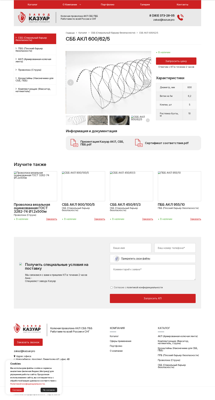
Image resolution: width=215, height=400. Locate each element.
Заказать (51, 219)
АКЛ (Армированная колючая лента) (33, 60)
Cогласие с (138, 287)
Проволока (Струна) (29, 69)
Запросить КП (153, 298)
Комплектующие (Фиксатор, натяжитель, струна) (173, 342)
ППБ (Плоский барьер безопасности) (178, 355)
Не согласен (49, 390)
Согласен (17, 390)
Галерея (145, 4)
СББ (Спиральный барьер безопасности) (31, 39)
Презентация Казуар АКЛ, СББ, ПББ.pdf (102, 143)
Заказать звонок (28, 342)
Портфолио (107, 4)
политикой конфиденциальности (145, 287)
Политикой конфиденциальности (27, 384)
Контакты (182, 4)
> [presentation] (146, 82)
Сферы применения (120, 341)
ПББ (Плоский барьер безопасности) (29, 49)
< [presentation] (70, 82)
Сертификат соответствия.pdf (167, 143)
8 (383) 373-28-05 (162, 15)
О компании (70, 4)
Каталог (32, 4)
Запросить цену (176, 61)
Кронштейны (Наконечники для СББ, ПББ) (34, 79)
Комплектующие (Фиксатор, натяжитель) (33, 90)
